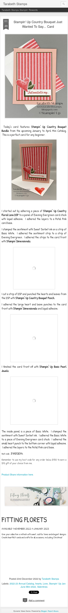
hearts (38, 583)
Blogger (44, 611)
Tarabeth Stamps (50, 578)
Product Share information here (17, 474)
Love (45, 583)
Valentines (42, 586)
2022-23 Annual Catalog (22, 583)
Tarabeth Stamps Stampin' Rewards (20, 9)
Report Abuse (53, 611)
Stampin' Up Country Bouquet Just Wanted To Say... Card (38, 24)
